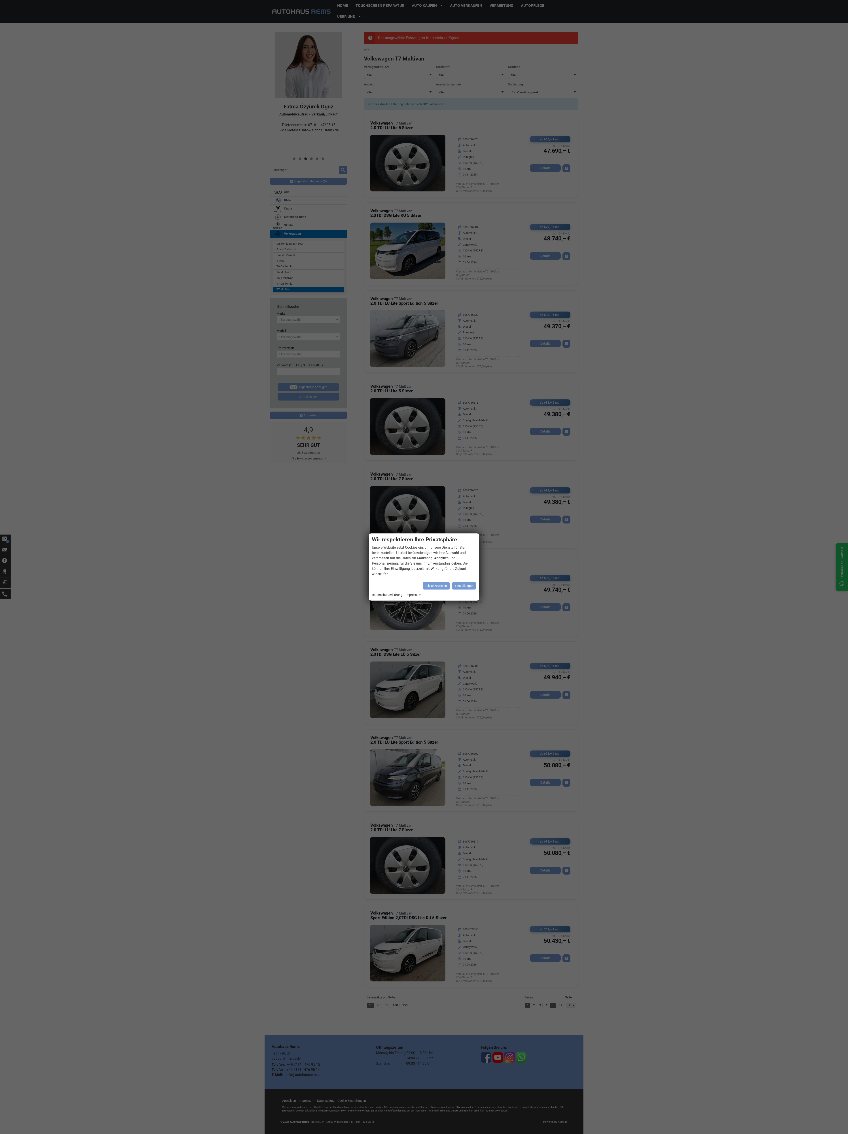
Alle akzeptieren (436, 586)
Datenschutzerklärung (387, 595)
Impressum (413, 595)
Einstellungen (464, 586)
